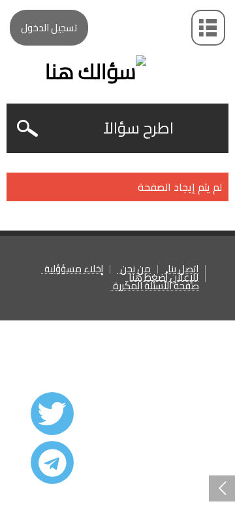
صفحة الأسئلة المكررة (156, 286)
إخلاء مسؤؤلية (73, 269)
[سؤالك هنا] (117, 48)
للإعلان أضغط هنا (163, 278)
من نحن (135, 269)
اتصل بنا (183, 269)
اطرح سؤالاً (138, 128)
